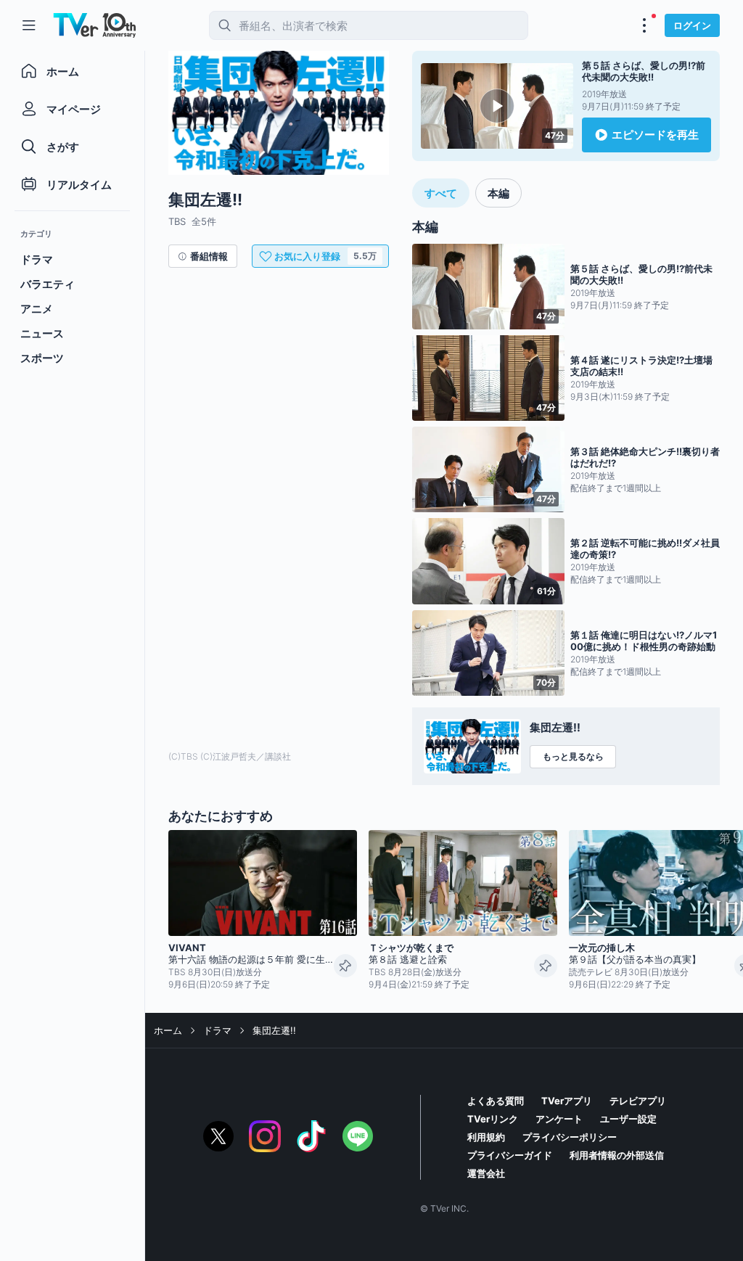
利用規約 (486, 1137)
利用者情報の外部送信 (617, 1155)
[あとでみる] (345, 965)
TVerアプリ (566, 1100)
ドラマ (217, 1030)
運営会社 (486, 1173)
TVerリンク (492, 1119)
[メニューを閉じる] (29, 25)
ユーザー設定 (628, 1119)
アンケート (559, 1119)
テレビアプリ (637, 1100)
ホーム (168, 1030)
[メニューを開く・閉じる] (644, 25)
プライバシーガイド (509, 1155)
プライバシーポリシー (569, 1137)
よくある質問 (495, 1100)
